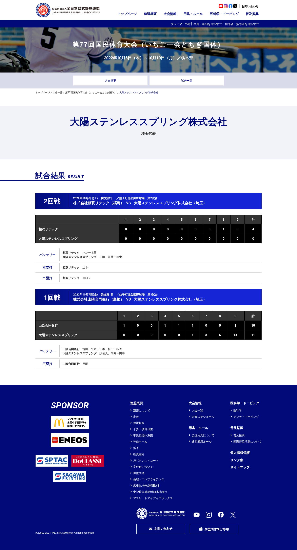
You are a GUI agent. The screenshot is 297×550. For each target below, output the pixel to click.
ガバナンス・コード (146, 460)
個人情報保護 (240, 452)
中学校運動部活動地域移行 (150, 492)
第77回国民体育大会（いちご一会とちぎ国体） (91, 92)
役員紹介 (138, 454)
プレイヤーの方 (181, 24)
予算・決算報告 (143, 429)
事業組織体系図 (143, 435)
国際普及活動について (247, 441)
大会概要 (110, 80)
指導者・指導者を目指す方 (242, 24)
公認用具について (203, 435)
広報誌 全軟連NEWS (146, 485)
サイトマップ (240, 467)
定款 (136, 416)
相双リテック (48, 229)
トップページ (127, 13)
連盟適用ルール (202, 441)
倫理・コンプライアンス (148, 479)
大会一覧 (57, 92)
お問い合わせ (250, 6)
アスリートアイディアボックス (153, 498)
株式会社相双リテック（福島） (98, 202)
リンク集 (236, 459)
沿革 (136, 448)
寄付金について (143, 467)
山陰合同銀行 (48, 325)
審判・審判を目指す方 (208, 24)
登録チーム (140, 442)
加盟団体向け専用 (217, 529)
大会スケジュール (203, 416)
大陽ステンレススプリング (58, 238)
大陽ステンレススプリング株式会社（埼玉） (170, 202)
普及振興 (239, 435)
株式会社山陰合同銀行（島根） (98, 299)
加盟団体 (138, 473)
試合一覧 (186, 80)
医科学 (237, 410)
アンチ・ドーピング (246, 416)
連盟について (141, 410)
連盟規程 (138, 423)
